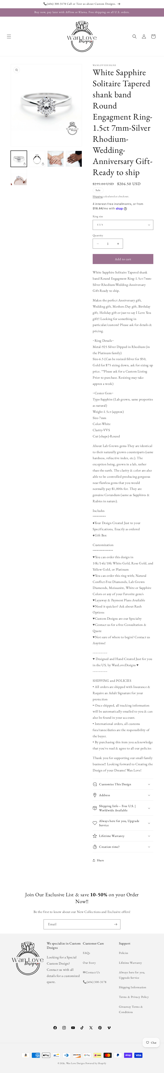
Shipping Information (132, 987)
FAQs (86, 953)
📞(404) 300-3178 (95, 982)
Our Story (89, 963)
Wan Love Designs (75, 1063)
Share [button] (100, 860)
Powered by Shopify (95, 1063)
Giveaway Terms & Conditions (131, 1009)
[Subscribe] (115, 924)
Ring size (98, 216)
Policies (123, 953)
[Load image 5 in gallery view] (19, 177)
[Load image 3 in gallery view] (55, 159)
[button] (9, 36)
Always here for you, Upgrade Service (132, 975)
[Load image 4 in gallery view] (74, 159)
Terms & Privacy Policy (134, 997)
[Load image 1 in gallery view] (19, 159)
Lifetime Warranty (130, 963)
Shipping (98, 196)
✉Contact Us (91, 972)
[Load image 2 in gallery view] (37, 159)
